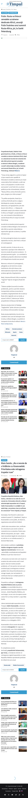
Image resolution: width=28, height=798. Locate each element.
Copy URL (23, 340)
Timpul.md (5, 34)
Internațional (13, 13)
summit (14, 335)
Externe (24, 788)
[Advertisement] (14, 438)
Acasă (3, 9)
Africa (7, 329)
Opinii (15, 788)
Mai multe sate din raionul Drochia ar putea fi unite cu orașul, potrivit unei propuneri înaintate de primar (9, 418)
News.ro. (17, 171)
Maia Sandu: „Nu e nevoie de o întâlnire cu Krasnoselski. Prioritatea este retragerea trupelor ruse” (9, 373)
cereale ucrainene (17, 329)
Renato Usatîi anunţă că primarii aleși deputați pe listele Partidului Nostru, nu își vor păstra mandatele (9, 411)
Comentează (14, 362)
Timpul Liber (15, 791)
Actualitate (5, 788)
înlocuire (8, 332)
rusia (21, 332)
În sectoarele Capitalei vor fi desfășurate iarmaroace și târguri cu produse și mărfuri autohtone (9, 380)
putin (15, 332)
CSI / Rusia (14, 9)
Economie (8, 791)
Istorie (19, 788)
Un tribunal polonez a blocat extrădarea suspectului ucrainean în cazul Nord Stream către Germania (9, 395)
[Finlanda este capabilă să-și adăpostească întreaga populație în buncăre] (23, 388)
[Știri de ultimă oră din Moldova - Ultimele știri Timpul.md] (14, 4)
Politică (8, 9)
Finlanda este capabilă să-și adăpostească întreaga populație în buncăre (9, 388)
